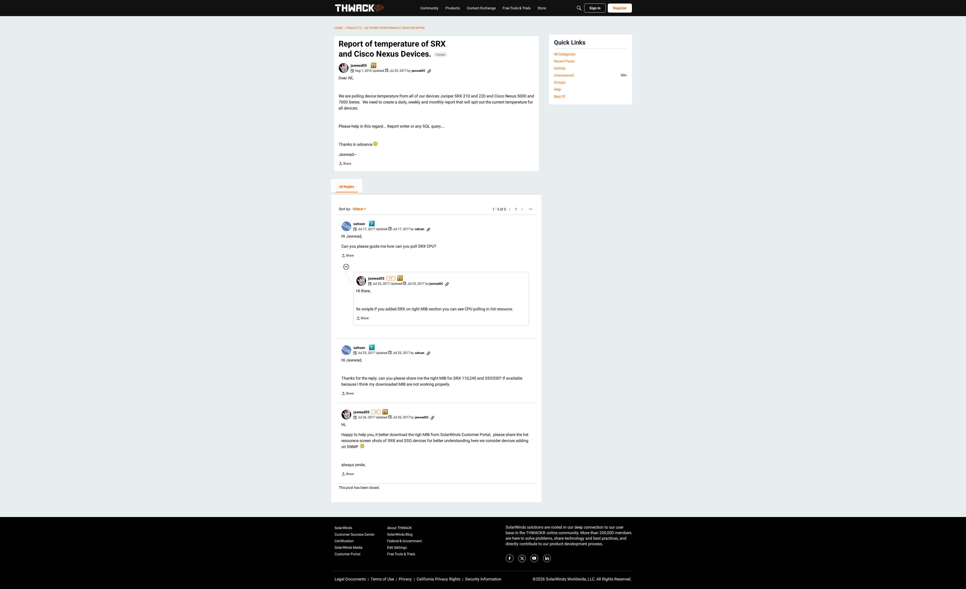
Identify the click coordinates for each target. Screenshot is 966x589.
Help (557, 89)
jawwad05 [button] (359, 65)
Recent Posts (564, 61)
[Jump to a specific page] (530, 209)
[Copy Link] (429, 70)
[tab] (347, 187)
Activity (560, 68)
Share (345, 164)
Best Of (560, 96)
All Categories (564, 54)
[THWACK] (359, 8)
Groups (560, 82)
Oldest (358, 209)
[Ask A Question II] (374, 65)
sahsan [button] (359, 224)
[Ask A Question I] (372, 224)
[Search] (579, 8)
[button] (344, 68)
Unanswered (590, 75)
